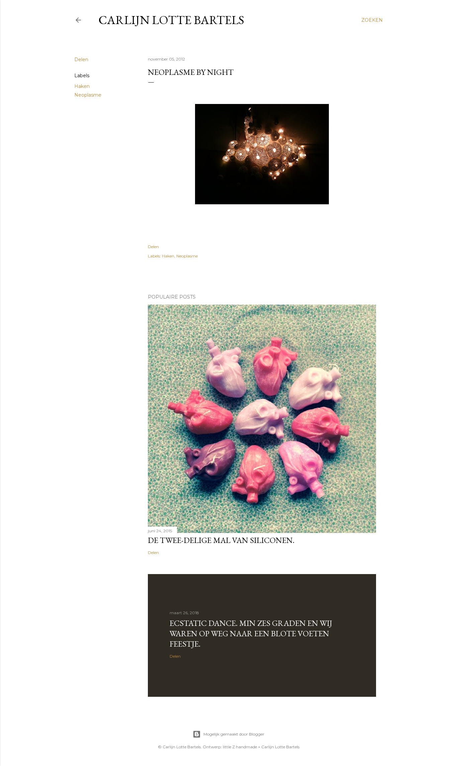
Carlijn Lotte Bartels (171, 20)
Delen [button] (81, 60)
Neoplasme (87, 95)
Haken (82, 86)
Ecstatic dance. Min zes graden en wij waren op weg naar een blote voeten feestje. (251, 633)
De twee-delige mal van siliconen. (221, 540)
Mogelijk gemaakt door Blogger (233, 734)
